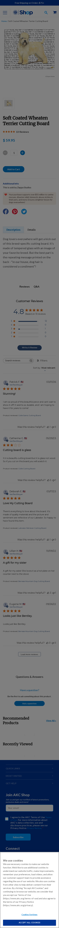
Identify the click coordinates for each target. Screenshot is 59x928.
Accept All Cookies (29, 922)
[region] (29, 890)
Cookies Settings (29, 914)
